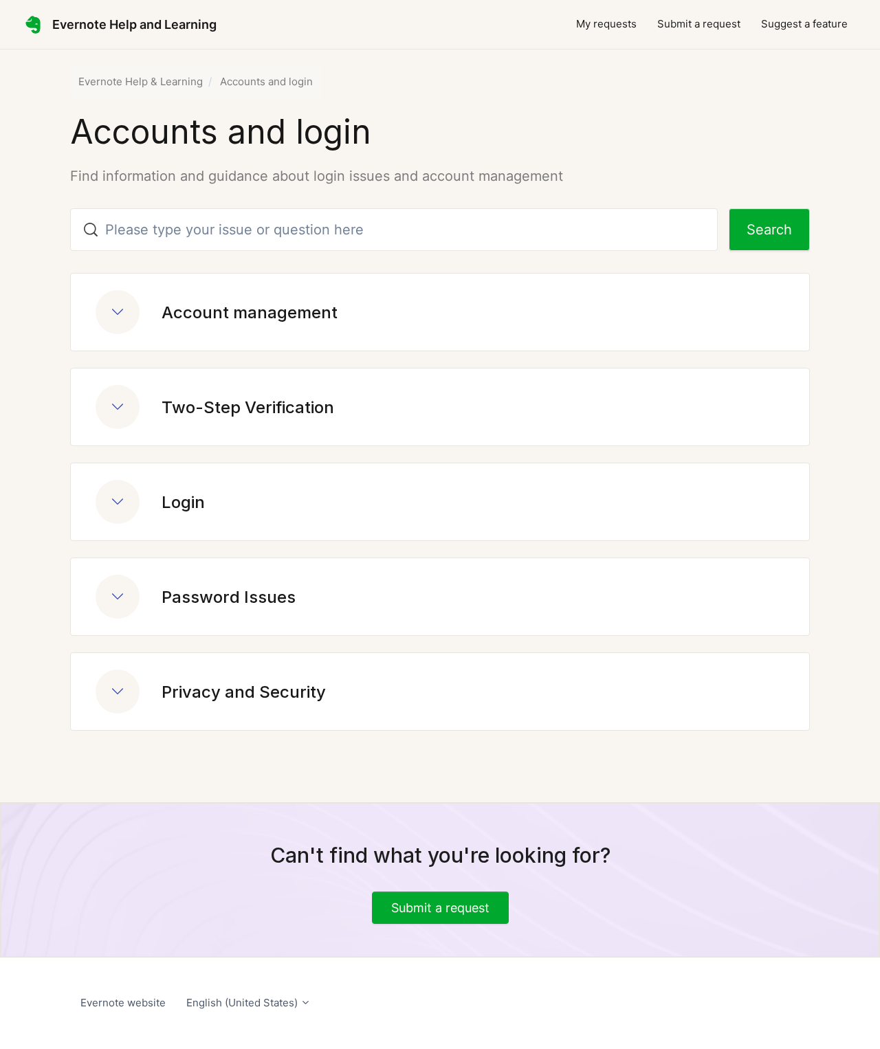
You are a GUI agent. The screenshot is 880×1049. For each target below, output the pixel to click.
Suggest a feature (804, 23)
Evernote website (123, 1002)
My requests (606, 23)
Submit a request (698, 23)
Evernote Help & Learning (140, 81)
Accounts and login (266, 81)
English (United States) (243, 1002)
